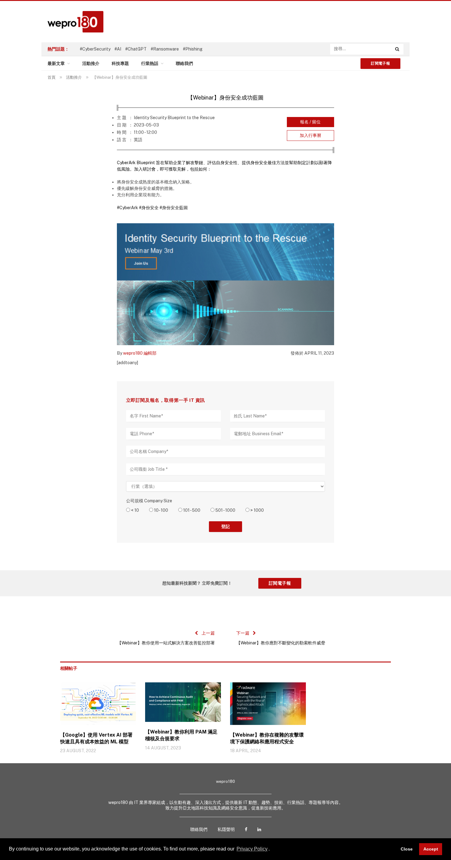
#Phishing (192, 49)
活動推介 (90, 63)
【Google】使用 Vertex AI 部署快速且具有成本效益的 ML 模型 (96, 738)
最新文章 (56, 63)
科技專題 (120, 63)
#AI (117, 49)
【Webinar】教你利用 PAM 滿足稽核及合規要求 (181, 735)
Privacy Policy (252, 848)
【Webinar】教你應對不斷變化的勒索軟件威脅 (280, 642)
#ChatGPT (136, 49)
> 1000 (256, 510)
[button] (272, 850)
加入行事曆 (310, 135)
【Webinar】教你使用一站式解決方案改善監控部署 (166, 642)
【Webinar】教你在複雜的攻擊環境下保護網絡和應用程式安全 (267, 738)
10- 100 (160, 510)
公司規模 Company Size (149, 500)
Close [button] (407, 849)
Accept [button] (430, 849)
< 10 (134, 510)
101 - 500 (191, 510)
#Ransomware (165, 49)
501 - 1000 (224, 510)
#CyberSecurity (95, 49)
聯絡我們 (184, 63)
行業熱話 (149, 63)
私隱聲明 (226, 829)
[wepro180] (72, 22)
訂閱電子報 (380, 63)
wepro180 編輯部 (139, 353)
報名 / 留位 (310, 121)
